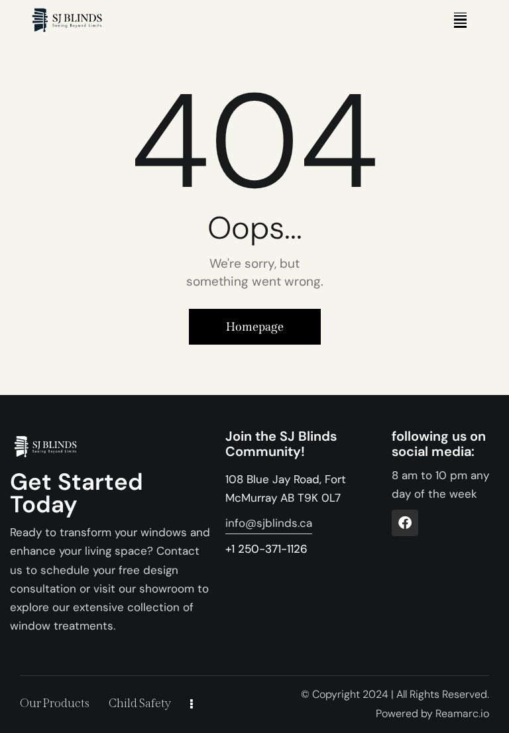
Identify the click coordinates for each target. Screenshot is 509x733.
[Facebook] (405, 523)
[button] (460, 20)
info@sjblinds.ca (268, 523)
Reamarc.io (462, 713)
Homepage (255, 326)
